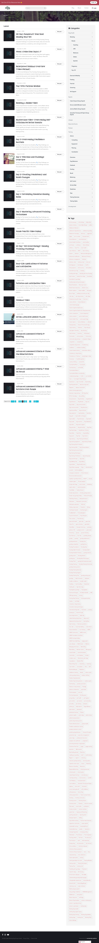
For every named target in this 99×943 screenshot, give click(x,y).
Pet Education (83, 695)
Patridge (84, 686)
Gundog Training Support (75, 572)
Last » (37, 401)
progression (85, 740)
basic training (86, 250)
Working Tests (88, 917)
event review (82, 484)
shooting (71, 797)
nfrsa (86, 666)
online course (88, 672)
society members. (83, 809)
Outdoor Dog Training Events (75, 681)
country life (81, 361)
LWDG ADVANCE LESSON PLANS (30, 317)
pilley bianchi (79, 706)
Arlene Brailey (86, 245)
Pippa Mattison (87, 706)
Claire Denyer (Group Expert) (77, 101)
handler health (83, 581)
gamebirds (87, 524)
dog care (87, 401)
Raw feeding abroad (73, 752)
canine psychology (84, 319)
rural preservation (82, 780)
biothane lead (81, 262)
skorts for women (88, 803)
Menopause (88, 649)
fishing (88, 507)
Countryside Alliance (74, 370)
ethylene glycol (72, 481)
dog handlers (72, 418)
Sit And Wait (73, 185)
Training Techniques (82, 863)
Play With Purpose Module (28, 86)
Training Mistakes (88, 860)
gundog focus (84, 544)
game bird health (73, 521)
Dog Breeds (80, 401)
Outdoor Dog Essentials (74, 678)
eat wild (71, 470)
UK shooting (80, 871)
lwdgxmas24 (85, 641)
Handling (71, 584)
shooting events (73, 800)
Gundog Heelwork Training (75, 552)
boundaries (89, 276)
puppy (82, 746)
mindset (87, 655)
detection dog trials (84, 384)
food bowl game (83, 510)
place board (72, 709)
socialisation (86, 806)
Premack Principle (87, 732)
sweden (81, 829)
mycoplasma (72, 661)
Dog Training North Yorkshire (75, 444)
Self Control (73, 181)
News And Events (72, 124)
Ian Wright (77, 601)
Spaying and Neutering (82, 812)
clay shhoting (84, 330)
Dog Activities (81, 398)
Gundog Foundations (74, 547)
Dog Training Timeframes (75, 455)
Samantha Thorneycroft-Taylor (85, 783)
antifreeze (78, 245)
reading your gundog (74, 755)
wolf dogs (81, 897)
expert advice (72, 487)
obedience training (73, 672)
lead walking (86, 621)
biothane (84, 259)
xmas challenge (72, 920)
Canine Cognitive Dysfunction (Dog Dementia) (79, 310)
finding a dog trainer (73, 507)
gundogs (71, 578)
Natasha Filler (80, 661)
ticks (85, 851)
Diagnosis (71, 387)
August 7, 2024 (20, 243)
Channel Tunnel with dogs (84, 324)
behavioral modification (74, 256)
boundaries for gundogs (74, 279)
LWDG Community (73, 632)
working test (80, 917)
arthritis (71, 247)
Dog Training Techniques (74, 453)
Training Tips (72, 866)
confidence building (80, 347)
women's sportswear (74, 906)
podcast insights (73, 715)
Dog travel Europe (73, 458)
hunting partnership (85, 598)
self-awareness (72, 792)
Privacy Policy (26, 938)
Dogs (82, 467)
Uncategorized (72, 206)
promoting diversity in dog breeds (77, 743)
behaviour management (74, 259)
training (81, 857)
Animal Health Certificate (75, 242)
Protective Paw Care (73, 746)
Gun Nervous (72, 535)
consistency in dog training (75, 353)
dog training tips (86, 455)
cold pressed (86, 333)
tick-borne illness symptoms (75, 849)
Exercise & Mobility (75, 75)
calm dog (71, 296)
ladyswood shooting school (75, 621)
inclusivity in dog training (74, 604)
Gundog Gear (84, 547)
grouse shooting (84, 532)
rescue (82, 763)
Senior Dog (80, 792)
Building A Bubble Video (27, 103)
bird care (88, 262)
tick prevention (80, 843)
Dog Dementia (84, 407)
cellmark (89, 322)
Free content (72, 518)
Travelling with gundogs (74, 869)
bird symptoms (72, 267)
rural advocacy (84, 775)
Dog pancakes (72, 427)
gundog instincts (87, 552)
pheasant (85, 703)
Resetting (88, 763)
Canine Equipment (84, 313)
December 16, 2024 (21, 48)
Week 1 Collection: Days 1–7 (28, 52)
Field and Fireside (88, 495)
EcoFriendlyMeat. (79, 470)
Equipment (74, 144)
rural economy (82, 777)
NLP (90, 666)
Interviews (83, 609)
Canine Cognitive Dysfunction (76, 307)
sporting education (73, 814)
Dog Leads (71, 421)
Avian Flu (77, 247)
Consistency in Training (74, 356)
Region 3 (71, 757)
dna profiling (82, 396)
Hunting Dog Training (74, 598)
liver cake (71, 626)
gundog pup (72, 558)
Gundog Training (73, 564)
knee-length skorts (73, 615)
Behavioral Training (86, 256)
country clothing (73, 361)
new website (80, 666)
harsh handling (78, 584)
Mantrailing (83, 646)
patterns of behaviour (74, 689)
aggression (89, 233)
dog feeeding (81, 413)
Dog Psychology (73, 430)
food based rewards (73, 510)
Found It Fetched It (73, 515)
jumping (90, 609)
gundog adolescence (85, 538)
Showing (80, 803)
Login (94, 8)
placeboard (79, 709)
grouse (77, 532)
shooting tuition (72, 803)
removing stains (86, 760)
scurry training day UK (74, 789)
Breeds (73, 41)
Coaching (79, 333)
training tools (80, 866)
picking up (71, 706)
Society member (73, 809)
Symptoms (87, 829)
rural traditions (72, 783)
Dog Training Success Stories (75, 450)
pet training (78, 703)
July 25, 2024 (20, 297)
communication (80, 336)
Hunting (72, 169)
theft (79, 840)
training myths (72, 863)
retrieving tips (80, 772)
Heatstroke (86, 584)
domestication (89, 467)
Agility (70, 236)
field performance (84, 498)
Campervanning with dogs (75, 299)
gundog (76, 538)
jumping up (71, 612)
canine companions (73, 313)
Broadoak (89, 290)
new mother (72, 666)
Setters (75, 57)
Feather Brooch (80, 490)
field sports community (81, 501)
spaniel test (71, 812)
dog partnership (81, 427)
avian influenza (72, 250)
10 (30, 401)
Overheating (72, 683)
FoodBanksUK (72, 512)
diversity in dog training (74, 393)
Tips (89, 851)
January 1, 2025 (20, 31)
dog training (72, 438)
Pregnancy (74, 66)
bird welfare (88, 267)
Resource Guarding (73, 766)
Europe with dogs (73, 484)
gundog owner (72, 555)
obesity (81, 672)
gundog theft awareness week (84, 561)
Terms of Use (34, 938)
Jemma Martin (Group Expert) (77, 109)
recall (82, 755)
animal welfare (86, 242)
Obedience (81, 669)
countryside (80, 367)
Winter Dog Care (73, 897)
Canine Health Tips (73, 319)
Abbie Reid (88, 222)
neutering (89, 663)
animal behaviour (82, 239)
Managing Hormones (74, 646)
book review (72, 276)
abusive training (72, 225)
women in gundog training (75, 903)
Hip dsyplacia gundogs (74, 589)
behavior (77, 253)
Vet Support (73, 91)
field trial (83, 504)
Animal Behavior (73, 239)
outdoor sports (88, 681)
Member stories (80, 649)
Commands (71, 336)
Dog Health (71, 33)
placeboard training (73, 712)
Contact (86, 8)
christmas (80, 327)
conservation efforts (86, 350)
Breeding (72, 37)
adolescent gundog (87, 230)
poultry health (85, 723)
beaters (71, 253)
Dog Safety (71, 433)
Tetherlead (71, 834)
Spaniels (75, 60)
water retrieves (81, 886)
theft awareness (85, 840)
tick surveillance (72, 846)
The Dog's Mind (72, 837)
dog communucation (74, 407)
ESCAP (85, 478)
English (83, 941)
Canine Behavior (82, 302)
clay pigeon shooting (74, 330)
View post (59, 31)
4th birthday (81, 222)
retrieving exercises (84, 769)
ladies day (82, 615)
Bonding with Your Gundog (86, 273)
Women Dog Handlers (74, 900)
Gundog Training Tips (74, 575)
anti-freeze (71, 245)
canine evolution (73, 316)
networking (81, 663)
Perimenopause (72, 692)
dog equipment (72, 413)
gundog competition (73, 544)
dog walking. (82, 461)
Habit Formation (79, 578)
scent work (77, 786)
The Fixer (81, 837)
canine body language (74, 304)
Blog (73, 8)
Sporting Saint (83, 814)
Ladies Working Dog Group (75, 618)
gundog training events (74, 567)
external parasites (82, 487)
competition (72, 341)
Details (93, 2)
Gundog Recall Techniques (83, 558)
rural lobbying (72, 780)
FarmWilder (72, 490)
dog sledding (86, 433)
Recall (71, 173)
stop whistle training (73, 820)
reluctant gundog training (75, 760)
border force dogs (81, 276)
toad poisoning (72, 854)
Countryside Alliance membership (77, 373)
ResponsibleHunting (73, 769)
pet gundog (72, 698)
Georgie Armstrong (80, 527)
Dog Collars (72, 404)
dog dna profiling (73, 410)
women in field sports (86, 900)
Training (70, 132)
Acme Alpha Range (82, 225)
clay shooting (72, 333)
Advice (72, 136)
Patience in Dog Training (74, 686)
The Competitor (88, 834)
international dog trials (74, 609)
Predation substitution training (76, 726)
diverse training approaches (75, 390)
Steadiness (73, 189)
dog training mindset (86, 441)
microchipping (80, 655)
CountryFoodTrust (73, 364)
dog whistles (72, 464)
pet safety (71, 703)
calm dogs (87, 296)
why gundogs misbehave (74, 891)
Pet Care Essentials (73, 695)
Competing (74, 140)
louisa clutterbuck (73, 629)
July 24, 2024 (20, 314)
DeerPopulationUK (73, 384)
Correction (71, 359)
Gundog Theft (72, 561)
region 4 (77, 757)
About (79, 8)
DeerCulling (88, 381)
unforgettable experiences (75, 880)
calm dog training (79, 296)
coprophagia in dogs (86, 356)
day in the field (79, 381)
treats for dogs (72, 871)
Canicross (85, 299)
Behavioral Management (86, 253)
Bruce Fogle (72, 293)
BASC (79, 250)
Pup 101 (74, 70)
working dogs (72, 917)
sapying (71, 786)
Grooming (72, 87)
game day (81, 521)
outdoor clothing (85, 675)
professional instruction (82, 738)
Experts (70, 97)
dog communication (81, 404)
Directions (72, 157)
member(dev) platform (92, 938)
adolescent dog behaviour (75, 230)
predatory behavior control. (75, 729)
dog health (88, 418)
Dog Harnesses (80, 418)
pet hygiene (86, 698)
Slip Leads (71, 806)
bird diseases (80, 265)
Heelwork (72, 165)
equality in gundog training (75, 478)
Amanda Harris (85, 236)
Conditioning (85, 344)
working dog (83, 906)
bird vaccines (81, 267)
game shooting (79, 524)
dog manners (79, 421)
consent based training (74, 350)
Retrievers (75, 53)
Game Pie (71, 524)
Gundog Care (83, 541)
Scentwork (84, 786)
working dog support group (75, 911)
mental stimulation (82, 652)
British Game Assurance (74, 287)
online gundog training (74, 675)
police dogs (81, 715)
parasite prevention (81, 683)
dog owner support (80, 424)
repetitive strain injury (74, 763)
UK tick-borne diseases (74, 874)
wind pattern (80, 894)
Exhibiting (89, 484)
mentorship (71, 655)
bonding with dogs (73, 273)
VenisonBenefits (87, 880)
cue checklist (88, 376)
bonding (82, 270)
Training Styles (73, 201)
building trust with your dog (83, 293)
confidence (71, 347)
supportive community (74, 823)
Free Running (80, 518)
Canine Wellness (81, 322)
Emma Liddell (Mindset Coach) (78, 105)
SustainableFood (84, 826)
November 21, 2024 (21, 63)
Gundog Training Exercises (75, 569)
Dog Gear (88, 413)
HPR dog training (73, 595)
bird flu (87, 265)
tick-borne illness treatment (75, 851)
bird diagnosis (72, 265)
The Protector (72, 840)
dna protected (72, 398)
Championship (72, 324)
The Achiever (79, 834)
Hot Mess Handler (84, 592)
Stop (71, 193)
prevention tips (72, 735)
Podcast (70, 128)
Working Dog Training (74, 914)
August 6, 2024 (20, 260)
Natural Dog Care (73, 663)
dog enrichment (82, 410)
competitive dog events (74, 344)
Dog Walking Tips (73, 461)
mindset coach (72, 658)
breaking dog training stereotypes (77, 282)
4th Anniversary (72, 222)
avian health (83, 247)
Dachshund (71, 381)
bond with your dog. (73, 270)
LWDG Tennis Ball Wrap (74, 641)
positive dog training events (75, 720)
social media (78, 806)
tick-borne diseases (83, 846)
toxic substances (82, 854)
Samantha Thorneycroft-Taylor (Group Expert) (79, 113)
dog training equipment (74, 441)
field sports (71, 501)
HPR (74, 49)
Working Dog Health (73, 908)
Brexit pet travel (82, 284)
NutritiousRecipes (73, 669)
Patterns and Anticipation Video (31, 283)
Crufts (82, 376)
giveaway (89, 527)
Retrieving (72, 177)
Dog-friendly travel (81, 464)
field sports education (74, 504)
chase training (72, 327)
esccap (90, 478)
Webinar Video (23, 300)
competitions (80, 341)
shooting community (80, 797)
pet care (80, 692)
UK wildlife (84, 874)
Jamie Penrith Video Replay (28, 231)
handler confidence (73, 581)
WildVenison (72, 894)
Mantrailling (72, 649)
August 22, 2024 (20, 228)
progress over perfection (74, 740)
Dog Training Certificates (82, 438)
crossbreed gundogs (73, 376)
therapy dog (72, 843)
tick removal (88, 843)
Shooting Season (82, 800)
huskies (71, 601)
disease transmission (80, 387)
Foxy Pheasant (83, 515)
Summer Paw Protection (85, 820)
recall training (88, 755)
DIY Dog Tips (85, 393)
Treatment (84, 869)
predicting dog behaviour (75, 732)
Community (88, 336)
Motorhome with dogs (83, 658)
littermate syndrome (82, 624)
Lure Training (82, 629)
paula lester (83, 689)
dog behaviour (72, 401)
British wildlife (82, 290)
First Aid (72, 83)
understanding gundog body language (78, 877)
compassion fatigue (86, 339)
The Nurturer (88, 837)
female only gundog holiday (75, 495)
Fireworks (83, 507)
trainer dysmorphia (73, 857)
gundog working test (85, 575)
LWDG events (83, 632)
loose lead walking (80, 626)
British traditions (73, 290)
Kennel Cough (79, 612)
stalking (80, 817)
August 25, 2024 (20, 136)
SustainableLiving (73, 829)
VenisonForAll (72, 883)
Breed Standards (73, 284)
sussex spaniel (85, 823)
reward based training (74, 775)
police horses (89, 715)
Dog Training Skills (73, 447)
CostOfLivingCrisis (80, 359)
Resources (82, 766)
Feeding (72, 79)
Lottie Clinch (89, 626)
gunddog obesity (87, 535)
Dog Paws (89, 427)
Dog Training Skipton (84, 447)
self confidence (84, 789)
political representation (74, 718)
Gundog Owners (81, 555)
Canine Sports (72, 322)
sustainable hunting (73, 826)
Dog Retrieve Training (83, 430)
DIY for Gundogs (73, 396)
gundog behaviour (73, 541)
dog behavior (89, 398)
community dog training (74, 339)
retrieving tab (72, 772)
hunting (80, 595)
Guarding (75, 45)
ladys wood (86, 618)
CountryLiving (72, 367)
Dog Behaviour (74, 161)
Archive (6, 15)
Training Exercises (74, 197)
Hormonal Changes (73, 592)
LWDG (88, 629)
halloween (87, 578)
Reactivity (82, 752)
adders (90, 225)
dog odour (71, 424)
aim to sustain (77, 236)
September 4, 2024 (21, 116)
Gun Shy (79, 535)
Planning (74, 148)
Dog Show (78, 433)
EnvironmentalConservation (75, 475)
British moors (85, 287)
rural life (89, 777)
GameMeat (71, 527)
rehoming (83, 757)
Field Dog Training (73, 498)
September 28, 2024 (21, 100)
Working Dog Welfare (86, 914)
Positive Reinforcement (74, 723)
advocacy (83, 233)
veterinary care (72, 886)
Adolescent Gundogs (74, 233)
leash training (72, 624)
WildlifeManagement (87, 891)
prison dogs (72, 738)
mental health (72, 652)
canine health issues (83, 316)
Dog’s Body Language (74, 467)
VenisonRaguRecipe (81, 883)
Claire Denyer (87, 327)
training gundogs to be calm (75, 860)
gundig (70, 538)
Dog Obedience (87, 421)
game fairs (88, 521)
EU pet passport (81, 481)
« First (12, 401)
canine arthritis (72, 302)
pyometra (71, 749)
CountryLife (82, 364)
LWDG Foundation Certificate (76, 635)
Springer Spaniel (73, 817)
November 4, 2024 (21, 83)
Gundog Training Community (85, 564)
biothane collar (72, 262)
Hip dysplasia (84, 589)
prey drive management (83, 735)
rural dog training (73, 777)
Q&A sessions (79, 749)
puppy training (89, 746)
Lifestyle (70, 120)
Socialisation (75, 152)
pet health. (79, 698)
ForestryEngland (81, 512)
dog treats (82, 458)
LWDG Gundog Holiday (74, 638)
